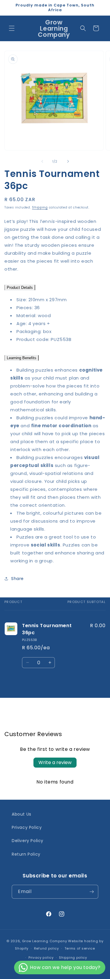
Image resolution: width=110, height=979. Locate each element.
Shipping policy (73, 957)
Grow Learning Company (44, 941)
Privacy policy (41, 957)
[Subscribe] (91, 892)
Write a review (55, 762)
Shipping (40, 207)
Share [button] (17, 579)
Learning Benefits (21, 358)
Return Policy (26, 854)
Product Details (20, 287)
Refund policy (46, 948)
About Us (21, 814)
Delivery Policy (27, 841)
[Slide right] (68, 161)
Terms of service (80, 948)
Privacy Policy (27, 827)
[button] (11, 28)
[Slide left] (42, 161)
